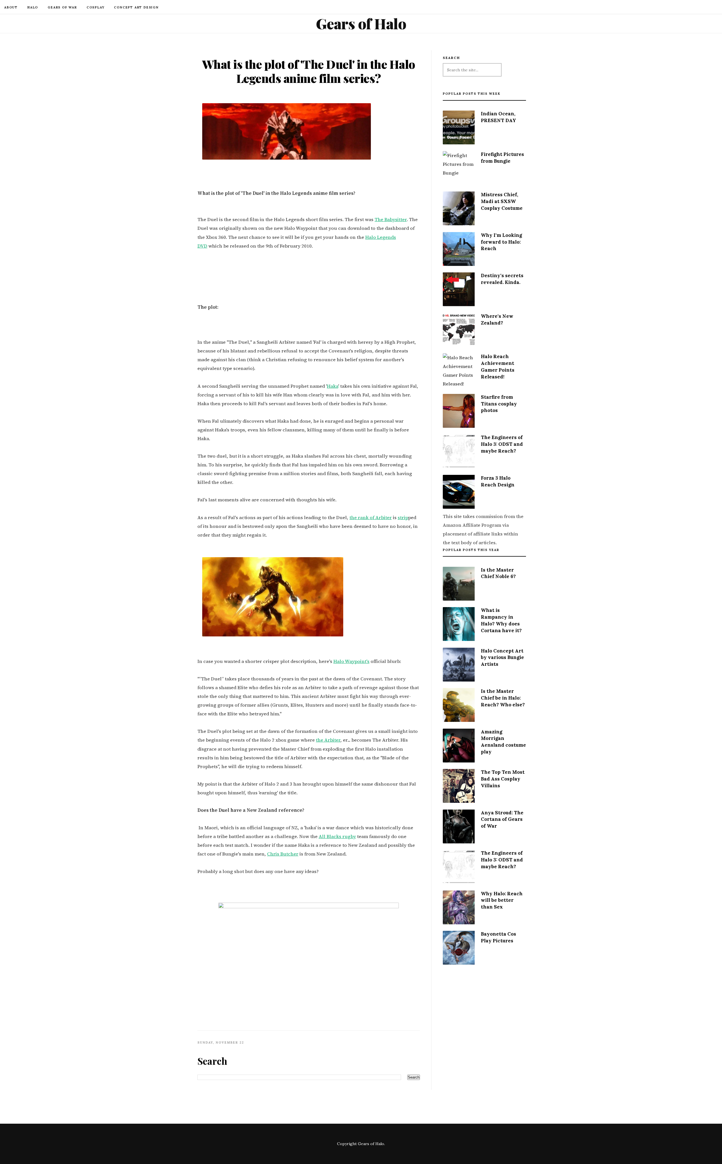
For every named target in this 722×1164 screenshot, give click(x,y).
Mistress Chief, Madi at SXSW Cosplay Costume (502, 201)
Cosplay (96, 7)
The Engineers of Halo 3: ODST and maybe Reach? (502, 444)
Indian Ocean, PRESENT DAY (498, 117)
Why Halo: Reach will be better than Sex (502, 900)
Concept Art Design (136, 7)
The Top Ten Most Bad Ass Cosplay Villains (503, 779)
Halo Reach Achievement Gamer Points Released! (497, 366)
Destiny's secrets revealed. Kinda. (502, 278)
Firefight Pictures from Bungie (502, 157)
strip (403, 517)
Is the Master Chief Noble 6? (498, 573)
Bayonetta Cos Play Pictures (498, 937)
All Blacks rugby (337, 836)
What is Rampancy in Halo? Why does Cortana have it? (501, 620)
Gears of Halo (361, 23)
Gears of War (62, 7)
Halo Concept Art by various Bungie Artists (502, 657)
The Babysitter (391, 219)
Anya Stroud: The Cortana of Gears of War (502, 819)
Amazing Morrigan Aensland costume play (503, 742)
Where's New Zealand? (497, 319)
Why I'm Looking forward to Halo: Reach (501, 242)
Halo (32, 7)
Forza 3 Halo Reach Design (497, 481)
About (11, 7)
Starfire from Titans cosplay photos (499, 404)
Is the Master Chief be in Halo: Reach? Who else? (503, 698)
